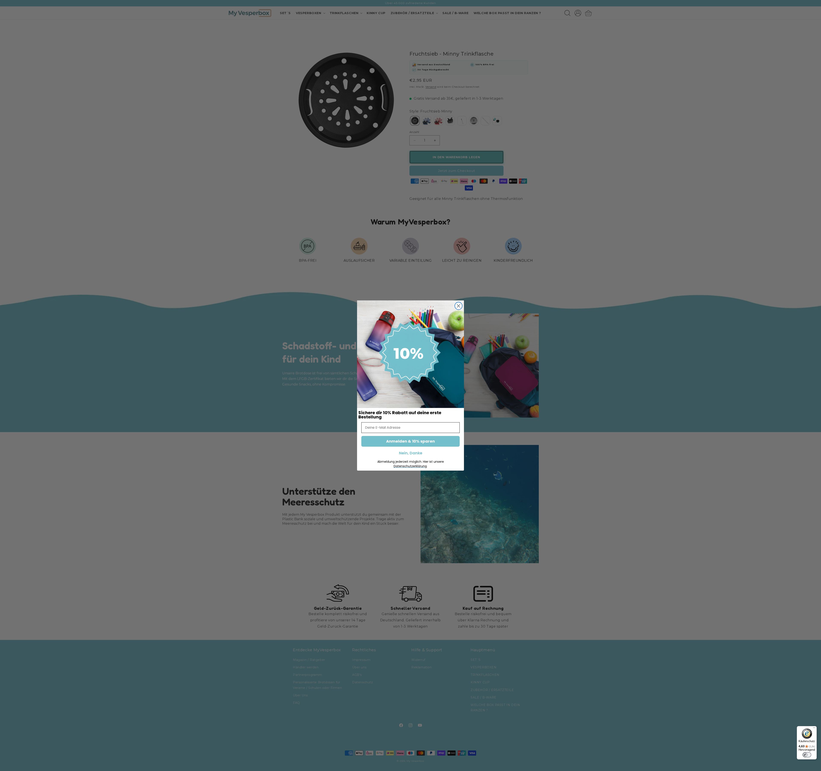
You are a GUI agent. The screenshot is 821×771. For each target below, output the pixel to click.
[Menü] (814, 728)
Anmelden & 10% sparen (410, 441)
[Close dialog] (458, 306)
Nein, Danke (410, 453)
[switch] (807, 754)
